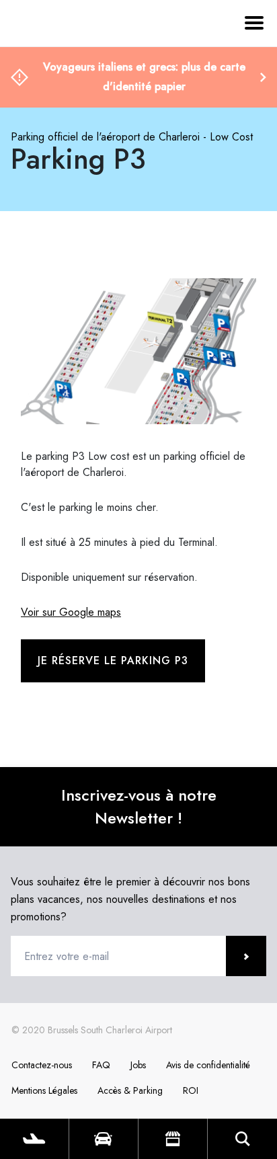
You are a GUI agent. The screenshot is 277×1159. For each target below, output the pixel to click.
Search (242, 1139)
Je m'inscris (246, 956)
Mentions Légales (44, 1090)
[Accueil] (47, 86)
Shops (172, 1139)
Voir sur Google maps (71, 612)
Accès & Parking (130, 1090)
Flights (34, 1139)
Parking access (103, 1139)
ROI (190, 1090)
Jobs (138, 1065)
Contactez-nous (41, 1065)
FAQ (101, 1065)
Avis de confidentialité (208, 1065)
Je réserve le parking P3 (113, 660)
